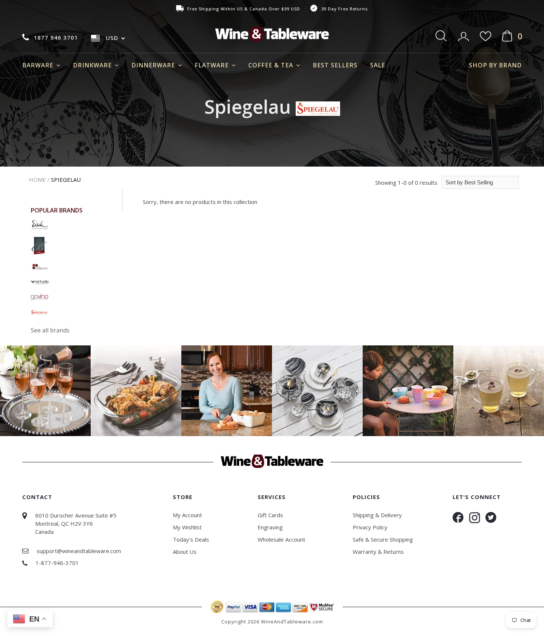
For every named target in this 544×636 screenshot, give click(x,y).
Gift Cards (270, 515)
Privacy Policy (370, 527)
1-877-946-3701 (57, 562)
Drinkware (93, 65)
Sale (377, 65)
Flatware (213, 65)
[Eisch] (39, 223)
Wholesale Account (281, 539)
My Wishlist (187, 527)
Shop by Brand (495, 65)
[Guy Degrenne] (39, 266)
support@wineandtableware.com (79, 551)
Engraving (270, 527)
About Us (185, 551)
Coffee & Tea (271, 65)
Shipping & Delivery (377, 515)
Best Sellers (335, 65)
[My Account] (464, 34)
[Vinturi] (39, 281)
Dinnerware (154, 65)
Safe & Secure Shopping (383, 539)
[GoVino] (39, 296)
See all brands (50, 330)
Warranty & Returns (378, 551)
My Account (187, 515)
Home (37, 179)
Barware (38, 65)
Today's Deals (191, 539)
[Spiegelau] (39, 311)
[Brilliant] (39, 245)
